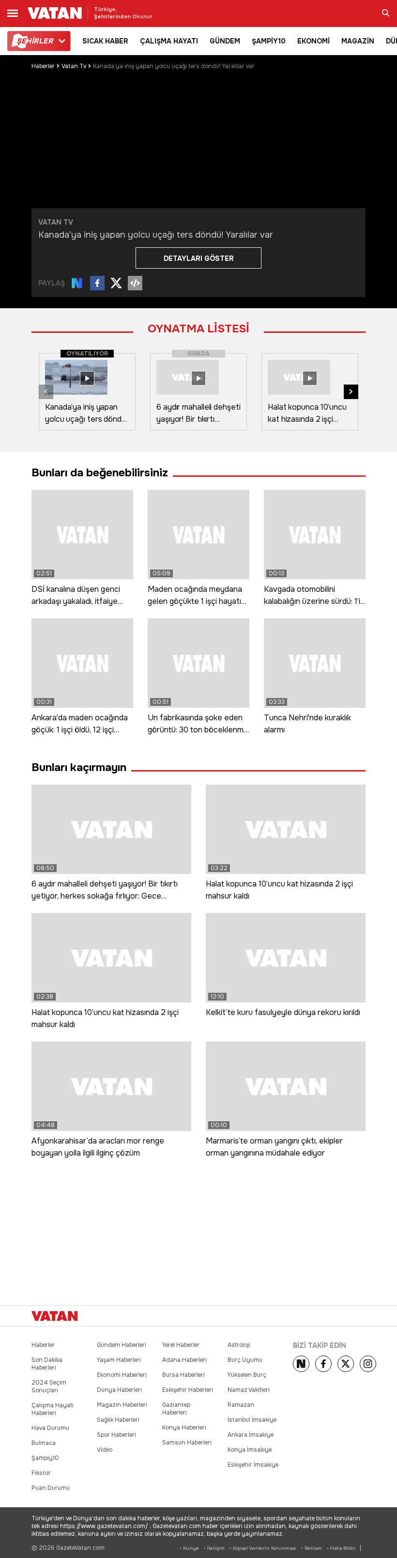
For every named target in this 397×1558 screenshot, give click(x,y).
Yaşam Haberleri (119, 1360)
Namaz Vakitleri (249, 1390)
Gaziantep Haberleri (176, 1408)
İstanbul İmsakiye (252, 1420)
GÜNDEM (225, 41)
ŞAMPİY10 (269, 41)
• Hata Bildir (341, 1548)
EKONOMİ (313, 41)
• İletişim (214, 1548)
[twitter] (345, 1364)
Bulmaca (43, 1443)
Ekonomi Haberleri (122, 1375)
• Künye (189, 1548)
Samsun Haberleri (187, 1442)
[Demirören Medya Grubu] (344, 1316)
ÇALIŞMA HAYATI (169, 41)
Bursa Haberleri (183, 1375)
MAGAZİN (357, 41)
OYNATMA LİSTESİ (198, 328)
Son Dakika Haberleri (46, 1364)
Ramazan (241, 1405)
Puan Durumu (50, 1488)
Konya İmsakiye (250, 1450)
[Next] (301, 1364)
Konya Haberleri (184, 1427)
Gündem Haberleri (121, 1345)
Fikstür (41, 1473)
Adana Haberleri (184, 1360)
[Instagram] (368, 1364)
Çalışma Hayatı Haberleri (52, 1409)
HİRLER (34, 41)
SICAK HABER (105, 41)
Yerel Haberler (180, 1345)
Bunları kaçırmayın (78, 767)
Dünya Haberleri (119, 1390)
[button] (351, 392)
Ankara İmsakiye (251, 1435)
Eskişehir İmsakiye (253, 1465)
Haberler (43, 66)
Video (104, 1450)
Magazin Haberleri (122, 1405)
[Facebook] (323, 1364)
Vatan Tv (73, 66)
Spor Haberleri (116, 1435)
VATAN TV (55, 222)
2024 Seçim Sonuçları (48, 1386)
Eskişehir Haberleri (187, 1390)
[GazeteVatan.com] (54, 1316)
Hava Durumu (50, 1428)
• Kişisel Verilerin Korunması (262, 1548)
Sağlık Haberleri (118, 1420)
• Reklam (311, 1548)
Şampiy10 (45, 1458)
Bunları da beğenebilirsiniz (99, 472)
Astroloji (239, 1345)
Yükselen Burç (247, 1375)
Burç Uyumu (245, 1360)
